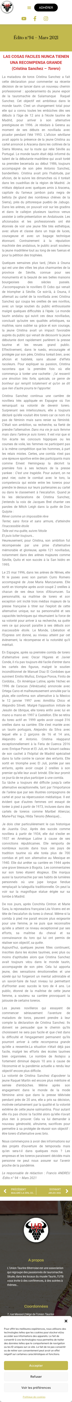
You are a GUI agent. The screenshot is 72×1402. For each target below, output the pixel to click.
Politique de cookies (34, 1396)
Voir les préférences (36, 1388)
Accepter (36, 1365)
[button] (66, 1321)
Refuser (36, 1376)
